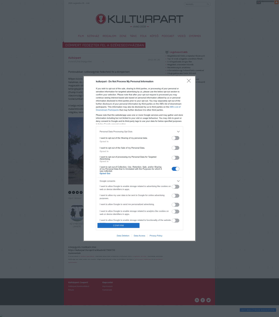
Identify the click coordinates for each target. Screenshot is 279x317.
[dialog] (139, 158)
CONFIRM (118, 225)
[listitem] (139, 131)
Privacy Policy (156, 235)
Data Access (139, 235)
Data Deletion (123, 235)
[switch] (175, 138)
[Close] (190, 81)
